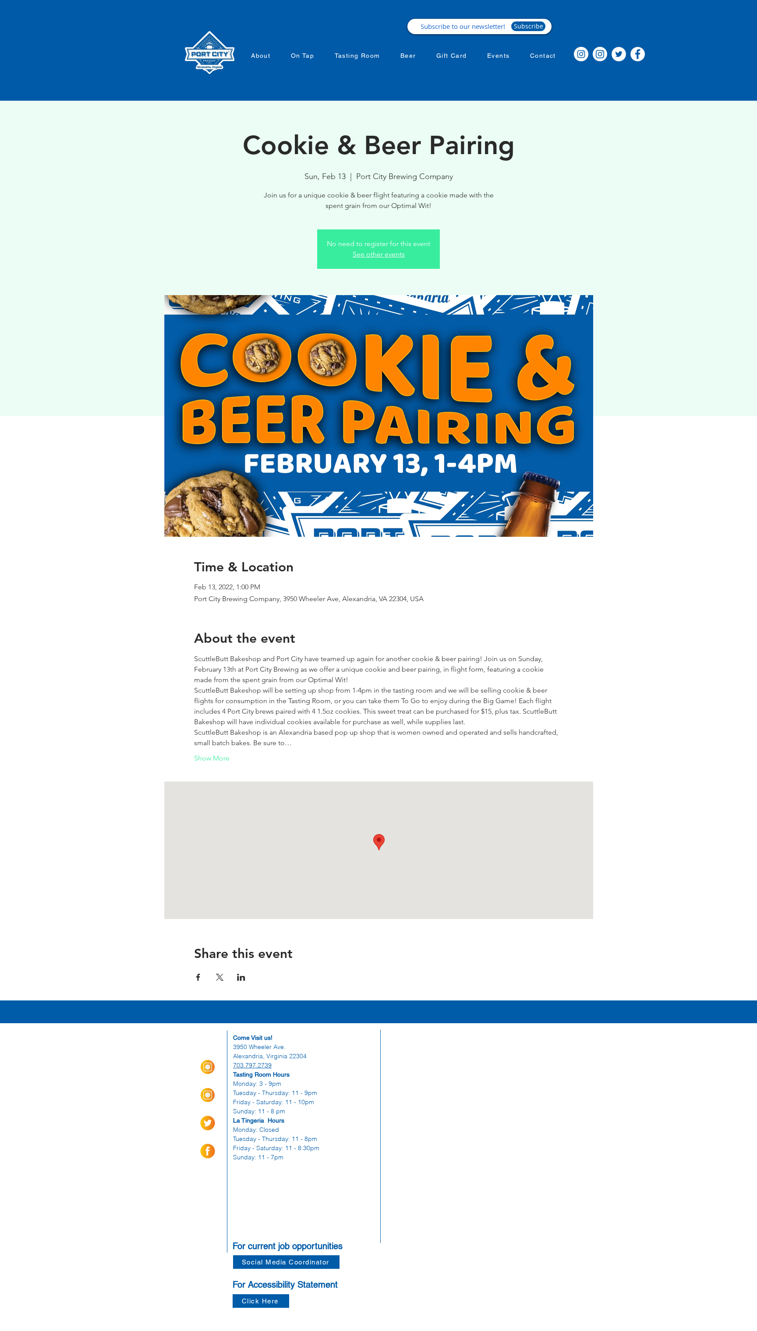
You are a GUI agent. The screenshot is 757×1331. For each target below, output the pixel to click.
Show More (212, 758)
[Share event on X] (220, 977)
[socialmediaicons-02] (207, 1123)
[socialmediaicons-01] (207, 1151)
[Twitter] (619, 54)
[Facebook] (637, 54)
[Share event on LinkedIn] (241, 977)
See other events (379, 254)
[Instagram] (581, 54)
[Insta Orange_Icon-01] (207, 1067)
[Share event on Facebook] (198, 977)
